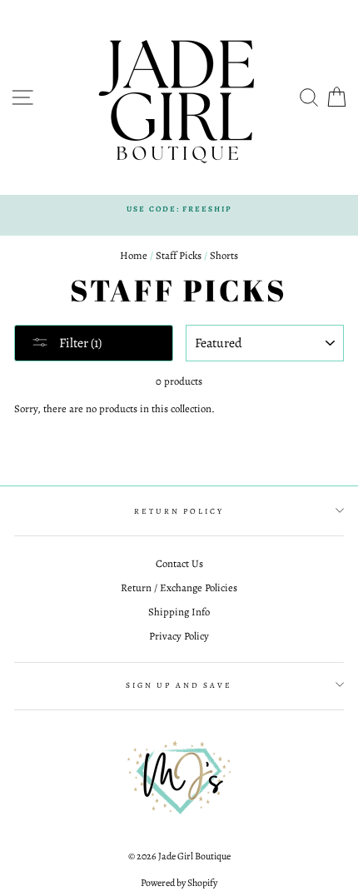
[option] (179, 208)
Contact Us (179, 563)
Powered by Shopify (179, 882)
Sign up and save (179, 684)
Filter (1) (79, 343)
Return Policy (178, 510)
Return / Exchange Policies (179, 587)
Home (133, 255)
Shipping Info (179, 612)
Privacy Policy (179, 636)
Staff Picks (178, 255)
